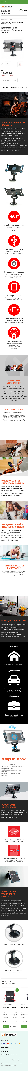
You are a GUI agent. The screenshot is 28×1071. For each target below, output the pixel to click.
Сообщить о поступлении (9, 80)
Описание (5, 87)
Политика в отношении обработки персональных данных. (13, 1063)
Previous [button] (2, 64)
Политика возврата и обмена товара (8, 1065)
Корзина (24, 10)
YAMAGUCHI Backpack (10, 1007)
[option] (8, 64)
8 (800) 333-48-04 (5, 11)
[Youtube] (6, 1051)
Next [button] (26, 64)
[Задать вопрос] (16, 1021)
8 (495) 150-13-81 (5, 1046)
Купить (6, 1026)
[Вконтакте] (2, 1051)
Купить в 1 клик (13, 1026)
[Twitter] (8, 1051)
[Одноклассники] (4, 1051)
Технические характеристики (18, 87)
